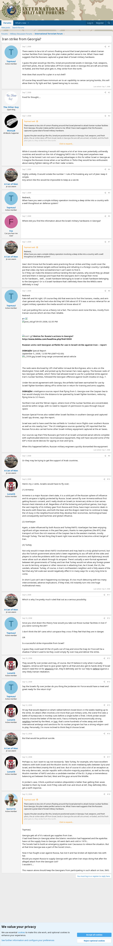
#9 (109, 456)
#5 (109, 193)
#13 (108, 658)
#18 (108, 794)
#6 (109, 216)
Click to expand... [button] (66, 143)
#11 (108, 595)
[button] (28, 22)
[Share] (105, 46)
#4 (109, 169)
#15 (108, 705)
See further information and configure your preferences (28, 940)
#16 (108, 733)
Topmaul (11, 61)
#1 (109, 46)
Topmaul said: (29, 121)
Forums (7, 22)
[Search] (109, 22)
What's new (20, 22)
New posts (5, 27)
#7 (109, 242)
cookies (21, 932)
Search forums (18, 27)
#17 (108, 757)
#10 (108, 479)
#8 (109, 291)
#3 (109, 116)
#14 (108, 682)
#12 (108, 618)
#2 (109, 92)
